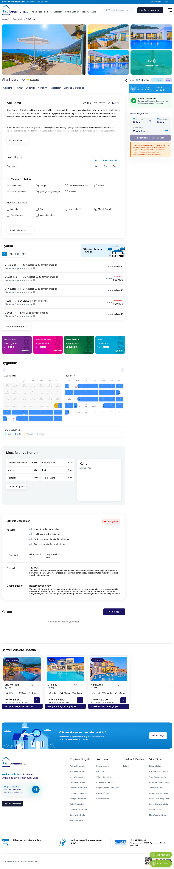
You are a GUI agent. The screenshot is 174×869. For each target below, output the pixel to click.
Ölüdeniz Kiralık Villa (78, 788)
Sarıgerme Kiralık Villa (79, 793)
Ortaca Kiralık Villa (77, 815)
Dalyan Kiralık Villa (77, 782)
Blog (94, 12)
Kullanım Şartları (103, 793)
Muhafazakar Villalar (158, 815)
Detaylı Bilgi (158, 735)
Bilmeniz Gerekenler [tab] (74, 87)
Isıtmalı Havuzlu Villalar (158, 804)
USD (11, 254)
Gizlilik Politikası (103, 799)
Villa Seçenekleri (39, 12)
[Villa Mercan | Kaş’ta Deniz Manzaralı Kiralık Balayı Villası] (37, 700)
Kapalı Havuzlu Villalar (158, 793)
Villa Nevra (30, 19)
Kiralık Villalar (72, 12)
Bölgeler (58, 12)
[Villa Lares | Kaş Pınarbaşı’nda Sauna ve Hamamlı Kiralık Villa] (123, 700)
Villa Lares (97, 684)
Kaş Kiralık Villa (76, 820)
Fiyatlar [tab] (19, 87)
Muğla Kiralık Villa (77, 777)
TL (5, 254)
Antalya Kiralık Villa (78, 799)
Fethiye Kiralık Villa (78, 766)
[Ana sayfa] (14, 762)
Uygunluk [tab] (30, 87)
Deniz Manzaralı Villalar (159, 782)
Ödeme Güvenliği (103, 777)
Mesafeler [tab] (56, 87)
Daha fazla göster (16, 486)
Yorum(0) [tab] (42, 87)
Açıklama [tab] (7, 87)
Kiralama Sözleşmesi (105, 782)
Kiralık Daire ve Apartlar (159, 799)
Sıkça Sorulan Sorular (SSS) (107, 788)
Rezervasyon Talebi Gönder (150, 138)
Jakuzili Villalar (155, 788)
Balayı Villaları (155, 766)
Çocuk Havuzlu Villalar (158, 771)
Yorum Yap (114, 612)
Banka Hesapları (103, 766)
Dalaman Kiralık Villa (78, 809)
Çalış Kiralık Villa (77, 804)
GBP (24, 254)
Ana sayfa (6, 19)
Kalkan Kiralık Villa (77, 771)
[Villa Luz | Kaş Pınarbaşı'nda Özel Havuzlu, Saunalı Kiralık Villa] (80, 700)
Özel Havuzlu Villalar (158, 777)
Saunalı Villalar (155, 809)
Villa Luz (52, 684)
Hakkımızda (101, 771)
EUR (17, 254)
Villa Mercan (11, 684)
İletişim (85, 12)
